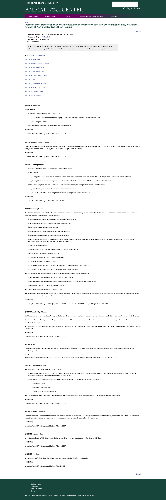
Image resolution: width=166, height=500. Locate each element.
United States (46, 37)
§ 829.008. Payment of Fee (34, 91)
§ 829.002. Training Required (34, 67)
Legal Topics (32, 16)
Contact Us (34, 486)
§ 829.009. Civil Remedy (33, 95)
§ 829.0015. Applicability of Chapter (37, 63)
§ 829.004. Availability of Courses (36, 75)
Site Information (36, 484)
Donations (113, 16)
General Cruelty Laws (38, 55)
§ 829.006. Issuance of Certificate (36, 83)
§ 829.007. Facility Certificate (35, 87)
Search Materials (50, 16)
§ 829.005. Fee (30, 79)
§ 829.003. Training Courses (34, 71)
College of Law (53, 495)
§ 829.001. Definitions (32, 59)
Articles (67, 16)
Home (26, 22)
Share (138, 31)
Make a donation (36, 488)
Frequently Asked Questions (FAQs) (91, 16)
